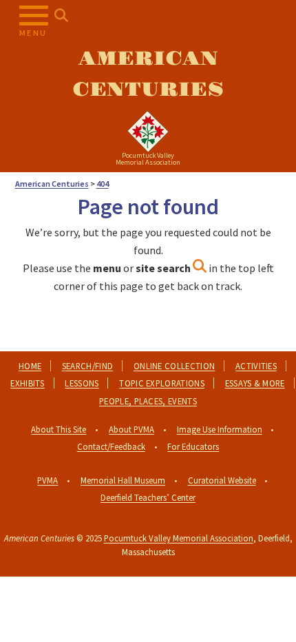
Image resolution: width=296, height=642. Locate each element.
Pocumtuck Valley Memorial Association (178, 537)
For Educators (193, 446)
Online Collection (174, 365)
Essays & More (255, 383)
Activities (256, 365)
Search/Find (88, 365)
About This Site (58, 429)
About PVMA (131, 429)
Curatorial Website (222, 480)
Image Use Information (219, 429)
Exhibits (27, 383)
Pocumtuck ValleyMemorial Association (148, 159)
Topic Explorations (161, 383)
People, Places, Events (148, 400)
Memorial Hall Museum (123, 480)
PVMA (47, 480)
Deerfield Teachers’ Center (148, 497)
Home (30, 365)
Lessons (81, 383)
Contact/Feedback (111, 446)
